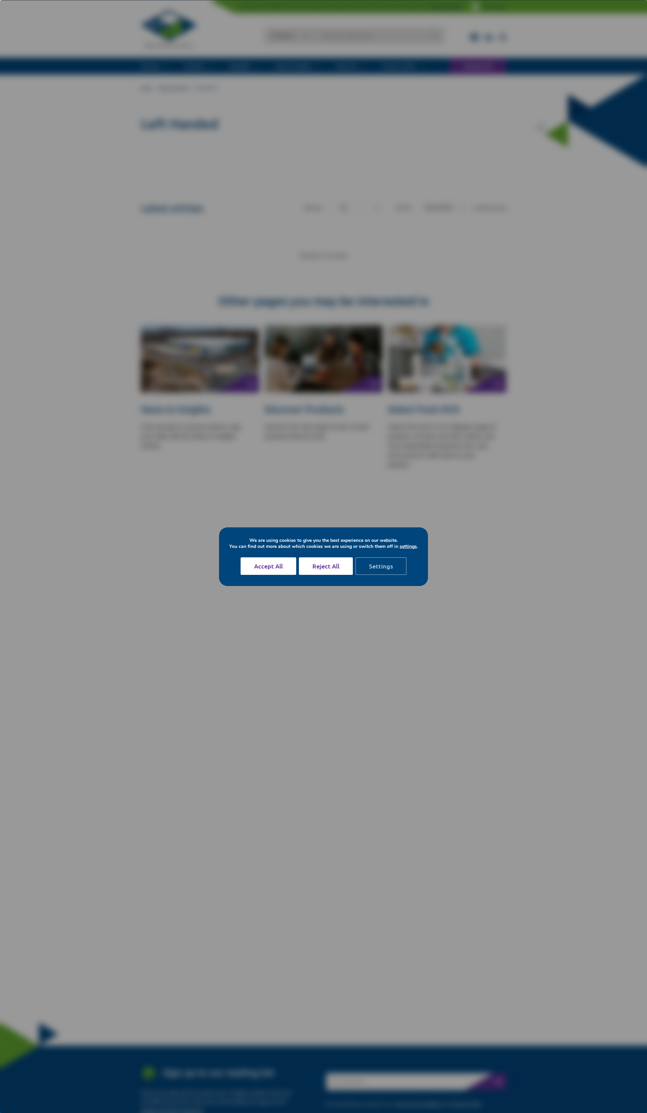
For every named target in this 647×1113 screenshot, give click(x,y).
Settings (381, 566)
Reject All (325, 566)
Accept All (268, 566)
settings (408, 547)
